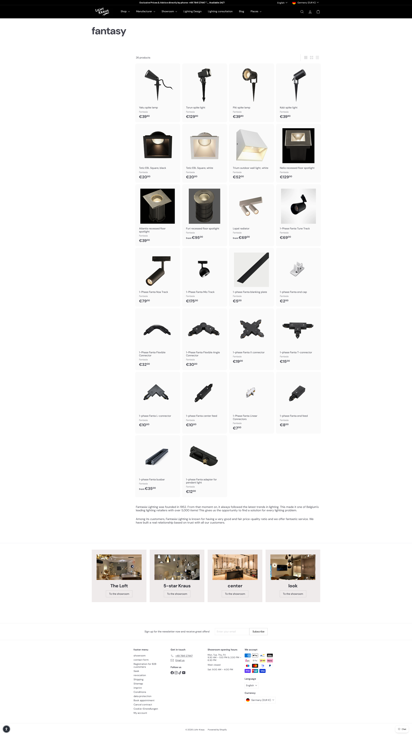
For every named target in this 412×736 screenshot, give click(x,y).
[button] (6, 729)
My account (140, 713)
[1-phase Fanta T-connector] (298, 337)
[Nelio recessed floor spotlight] (298, 153)
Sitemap (138, 683)
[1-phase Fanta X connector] (251, 337)
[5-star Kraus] (177, 567)
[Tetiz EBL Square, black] (158, 153)
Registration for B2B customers (145, 665)
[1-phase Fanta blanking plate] (251, 277)
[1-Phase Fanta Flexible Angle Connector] (205, 339)
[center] (235, 567)
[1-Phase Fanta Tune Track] (298, 213)
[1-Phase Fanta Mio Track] (205, 277)
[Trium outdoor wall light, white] (251, 153)
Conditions (140, 692)
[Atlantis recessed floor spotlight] (158, 215)
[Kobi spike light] (298, 92)
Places (255, 11)
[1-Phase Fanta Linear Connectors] (251, 403)
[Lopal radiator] (251, 213)
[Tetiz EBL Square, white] (205, 153)
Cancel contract (143, 704)
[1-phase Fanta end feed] (298, 401)
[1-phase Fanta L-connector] (158, 401)
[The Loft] (119, 567)
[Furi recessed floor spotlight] (205, 213)
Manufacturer (144, 11)
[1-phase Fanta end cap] (298, 277)
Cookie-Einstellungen (146, 708)
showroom (139, 655)
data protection (142, 696)
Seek (136, 671)
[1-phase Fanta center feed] (205, 401)
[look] (292, 567)
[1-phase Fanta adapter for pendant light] (205, 466)
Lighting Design (192, 11)
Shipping (138, 679)
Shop (124, 11)
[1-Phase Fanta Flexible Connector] (158, 339)
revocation (140, 675)
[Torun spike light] (205, 92)
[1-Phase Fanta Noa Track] (158, 277)
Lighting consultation (220, 11)
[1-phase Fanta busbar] (158, 464)
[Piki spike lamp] (251, 92)
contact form (141, 659)
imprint (138, 687)
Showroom (168, 11)
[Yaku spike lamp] (158, 92)
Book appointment (144, 700)
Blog (241, 11)
